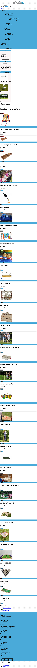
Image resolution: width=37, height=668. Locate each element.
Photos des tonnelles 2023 (7, 660)
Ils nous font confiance (6, 616)
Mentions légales (5, 665)
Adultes (7, 38)
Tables (9, 19)
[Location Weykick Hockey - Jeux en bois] (6, 481)
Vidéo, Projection (9, 48)
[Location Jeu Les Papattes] (6, 321)
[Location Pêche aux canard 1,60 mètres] (6, 221)
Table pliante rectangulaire (5, 81)
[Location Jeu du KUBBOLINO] (6, 559)
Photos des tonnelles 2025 (7, 658)
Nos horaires (4, 68)
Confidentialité (5, 666)
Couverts (8, 32)
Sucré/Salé (8, 23)
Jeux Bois (4, 43)
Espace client (4, 621)
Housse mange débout (14, 18)
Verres (7, 30)
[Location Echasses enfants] (4, 442)
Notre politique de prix (6, 67)
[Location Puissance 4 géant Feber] (6, 239)
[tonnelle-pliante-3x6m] (4, 98)
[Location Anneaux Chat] (6, 203)
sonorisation (8, 47)
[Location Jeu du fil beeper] (6, 279)
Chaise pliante (11, 15)
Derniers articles (5, 643)
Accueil (3, 52)
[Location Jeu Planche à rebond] (6, 160)
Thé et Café (8, 33)
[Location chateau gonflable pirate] (6, 401)
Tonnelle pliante (9, 25)
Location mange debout (6, 637)
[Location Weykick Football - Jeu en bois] (6, 360)
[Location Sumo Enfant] (6, 261)
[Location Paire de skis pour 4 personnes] (6, 343)
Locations (4, 54)
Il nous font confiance (6, 57)
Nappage (8, 35)
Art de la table (5, 28)
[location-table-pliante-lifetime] (4, 80)
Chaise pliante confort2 (4, 91)
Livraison (4, 70)
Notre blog (4, 56)
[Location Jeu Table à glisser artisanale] (4, 141)
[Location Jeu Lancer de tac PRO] (6, 380)
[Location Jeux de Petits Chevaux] (4, 540)
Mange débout (11, 17)
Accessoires (10, 24)
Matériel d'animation (6, 37)
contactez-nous (5, 618)
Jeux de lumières (9, 45)
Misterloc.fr (5, 662)
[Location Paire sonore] (6, 577)
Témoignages (5, 620)
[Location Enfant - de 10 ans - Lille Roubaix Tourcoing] (18, 4)
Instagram (9, 609)
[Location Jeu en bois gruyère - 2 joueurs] (5, 125)
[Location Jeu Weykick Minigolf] (6, 519)
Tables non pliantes (14, 20)
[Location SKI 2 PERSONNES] (6, 463)
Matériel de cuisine (9, 13)
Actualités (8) (5, 642)
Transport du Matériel (6, 66)
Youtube (7, 610)
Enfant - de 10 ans (9, 39)
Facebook (9, 608)
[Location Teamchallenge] (6, 420)
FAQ (3, 619)
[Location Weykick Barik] (6, 594)
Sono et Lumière (5, 44)
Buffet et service (9, 34)
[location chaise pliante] (4, 90)
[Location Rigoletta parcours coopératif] (6, 181)
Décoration (8, 12)
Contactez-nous (5, 59)
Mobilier (7, 14)
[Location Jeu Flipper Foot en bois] (6, 499)
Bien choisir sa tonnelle (6, 636)
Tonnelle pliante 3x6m (4, 100)
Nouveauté (4, 55)
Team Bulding (9, 42)
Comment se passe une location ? (6, 64)
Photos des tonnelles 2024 (7, 659)
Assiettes (8, 29)
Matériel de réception (6, 10)
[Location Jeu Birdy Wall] (6, 301)
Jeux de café (8, 40)
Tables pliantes (13, 22)
